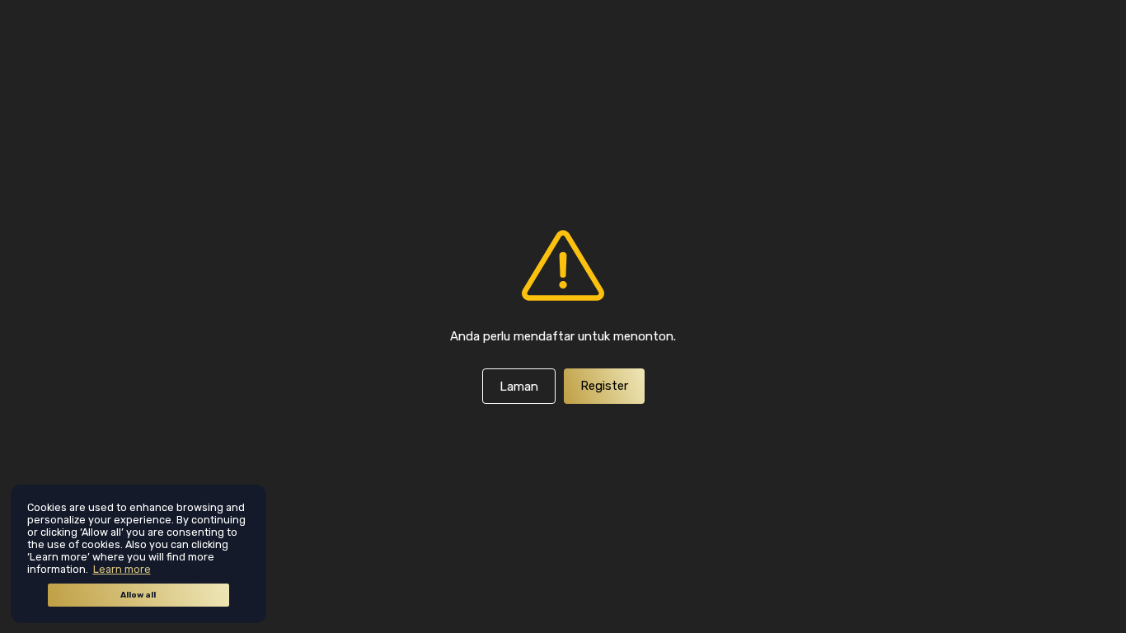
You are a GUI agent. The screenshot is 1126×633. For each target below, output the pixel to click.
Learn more (122, 569)
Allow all (138, 595)
